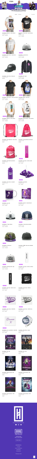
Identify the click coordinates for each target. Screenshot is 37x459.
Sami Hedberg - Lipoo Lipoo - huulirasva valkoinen (26, 266)
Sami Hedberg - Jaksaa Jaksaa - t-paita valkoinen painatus (26, 33)
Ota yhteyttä (18, 446)
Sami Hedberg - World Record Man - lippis (8, 266)
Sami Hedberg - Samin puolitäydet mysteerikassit (26, 139)
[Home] (18, 432)
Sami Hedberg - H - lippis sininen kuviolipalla (25, 224)
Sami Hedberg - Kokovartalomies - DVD (24, 372)
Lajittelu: (16, 14)
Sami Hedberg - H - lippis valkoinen (7, 224)
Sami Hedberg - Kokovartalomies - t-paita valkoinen (26, 118)
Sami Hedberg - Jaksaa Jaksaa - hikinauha (25, 287)
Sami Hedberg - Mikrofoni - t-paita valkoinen (8, 118)
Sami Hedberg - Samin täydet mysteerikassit (8, 160)
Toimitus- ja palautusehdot (18, 448)
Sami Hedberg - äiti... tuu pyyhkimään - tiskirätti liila (9, 330)
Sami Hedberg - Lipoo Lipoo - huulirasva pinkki (25, 160)
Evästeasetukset (18, 449)
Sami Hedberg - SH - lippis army (6, 245)
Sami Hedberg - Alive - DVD (23, 351)
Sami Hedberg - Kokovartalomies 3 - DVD (25, 393)
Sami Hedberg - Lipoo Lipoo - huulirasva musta (9, 287)
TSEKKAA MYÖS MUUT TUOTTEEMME (18, 437)
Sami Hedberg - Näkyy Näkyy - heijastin (24, 330)
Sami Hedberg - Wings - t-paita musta (24, 97)
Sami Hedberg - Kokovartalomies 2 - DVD (8, 393)
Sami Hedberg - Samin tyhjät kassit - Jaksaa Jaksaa (9, 139)
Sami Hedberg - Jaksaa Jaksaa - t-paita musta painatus (10, 97)
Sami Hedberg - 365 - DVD (6, 351)
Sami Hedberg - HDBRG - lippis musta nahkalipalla (26, 245)
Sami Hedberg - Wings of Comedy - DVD (8, 372)
